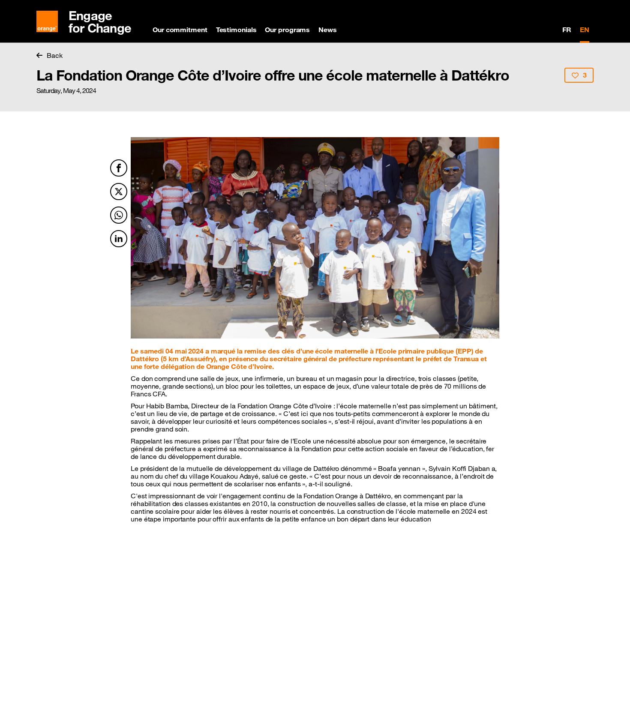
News (327, 29)
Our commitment (180, 29)
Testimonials (236, 29)
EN (584, 29)
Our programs (287, 29)
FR (566, 29)
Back (55, 55)
